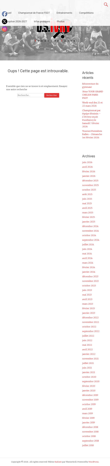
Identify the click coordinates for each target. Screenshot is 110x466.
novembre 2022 (90, 322)
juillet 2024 (88, 244)
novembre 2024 (90, 230)
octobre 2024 (89, 235)
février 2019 (88, 418)
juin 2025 (87, 198)
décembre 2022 (90, 317)
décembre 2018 (90, 427)
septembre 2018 (90, 440)
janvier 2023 (88, 313)
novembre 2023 (90, 281)
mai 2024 (87, 253)
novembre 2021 (90, 358)
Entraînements (64, 12)
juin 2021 (87, 367)
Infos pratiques (42, 21)
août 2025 (87, 194)
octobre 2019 (89, 404)
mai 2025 (87, 203)
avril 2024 (87, 258)
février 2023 (88, 308)
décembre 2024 (90, 226)
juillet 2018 (88, 445)
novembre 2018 (90, 431)
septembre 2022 (90, 331)
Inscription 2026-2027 (15, 21)
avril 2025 (87, 208)
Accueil (7, 12)
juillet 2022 (88, 335)
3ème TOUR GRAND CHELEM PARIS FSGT (92, 94)
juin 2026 (87, 162)
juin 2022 (87, 340)
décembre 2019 (90, 395)
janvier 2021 (88, 372)
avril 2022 (87, 349)
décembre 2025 (90, 180)
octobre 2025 (89, 189)
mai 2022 (87, 345)
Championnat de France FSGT (34, 12)
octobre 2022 (89, 326)
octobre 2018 (89, 436)
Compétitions (86, 12)
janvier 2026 (88, 176)
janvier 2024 (88, 272)
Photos (61, 21)
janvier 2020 (88, 390)
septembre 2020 (90, 381)
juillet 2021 (88, 363)
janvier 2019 (88, 422)
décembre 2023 (90, 276)
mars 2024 (87, 262)
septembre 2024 (90, 240)
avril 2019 (87, 408)
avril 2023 (87, 299)
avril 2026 (87, 167)
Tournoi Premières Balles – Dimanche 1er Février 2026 (92, 134)
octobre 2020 (89, 377)
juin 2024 (87, 249)
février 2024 (88, 267)
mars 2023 (87, 303)
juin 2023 (87, 290)
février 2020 (88, 386)
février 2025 (88, 217)
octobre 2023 (89, 285)
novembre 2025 (90, 185)
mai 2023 (87, 294)
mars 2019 (87, 413)
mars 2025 (87, 212)
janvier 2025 (88, 221)
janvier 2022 (88, 354)
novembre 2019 (90, 399)
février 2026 (88, 171)
